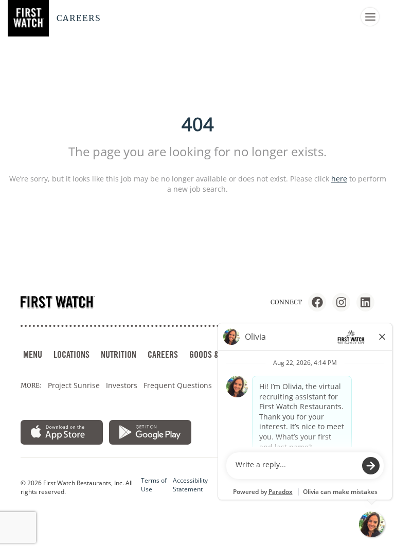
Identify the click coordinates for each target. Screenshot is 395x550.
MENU (32, 354)
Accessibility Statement (190, 484)
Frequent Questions (177, 385)
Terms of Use (154, 484)
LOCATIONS (71, 354)
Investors (121, 385)
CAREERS (163, 354)
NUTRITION (118, 354)
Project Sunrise (74, 385)
